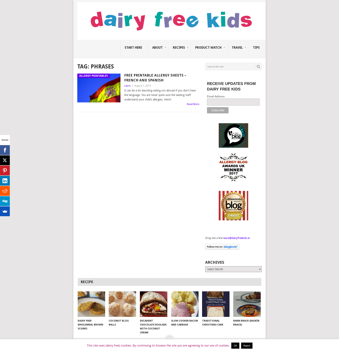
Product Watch (208, 47)
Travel (237, 47)
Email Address (216, 96)
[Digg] (5, 201)
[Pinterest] (5, 170)
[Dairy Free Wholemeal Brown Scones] (91, 304)
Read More (193, 104)
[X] (5, 160)
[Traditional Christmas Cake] (216, 304)
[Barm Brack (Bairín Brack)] (247, 304)
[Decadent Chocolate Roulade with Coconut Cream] (153, 304)
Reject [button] (246, 345)
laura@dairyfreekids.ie (236, 238)
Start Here (133, 47)
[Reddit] (5, 191)
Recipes (179, 47)
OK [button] (235, 345)
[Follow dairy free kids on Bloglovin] (222, 248)
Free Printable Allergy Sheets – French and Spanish (155, 77)
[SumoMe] (5, 211)
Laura (127, 85)
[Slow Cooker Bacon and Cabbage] (185, 304)
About (157, 47)
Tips (256, 47)
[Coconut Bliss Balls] (122, 304)
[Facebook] (5, 150)
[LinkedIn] (5, 181)
